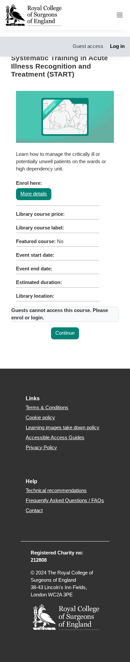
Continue (65, 333)
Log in (117, 46)
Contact (34, 510)
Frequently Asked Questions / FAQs (65, 500)
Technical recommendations (56, 490)
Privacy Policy (41, 447)
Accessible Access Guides (55, 437)
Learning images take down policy (62, 427)
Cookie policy (40, 417)
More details (33, 193)
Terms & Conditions (47, 407)
